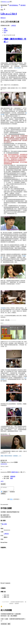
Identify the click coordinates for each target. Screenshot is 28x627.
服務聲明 (17, 603)
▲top (2, 481)
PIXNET (7, 601)
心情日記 (13, 25)
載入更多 (3, 484)
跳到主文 (3, 17)
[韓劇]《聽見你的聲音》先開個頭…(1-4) (11, 455)
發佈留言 (3, 493)
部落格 (5, 30)
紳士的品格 (17, 67)
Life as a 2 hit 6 (9, 13)
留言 (16, 472)
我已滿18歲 (3, 624)
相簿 (5, 28)
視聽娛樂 (12, 476)
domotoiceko (4, 463)
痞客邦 (13, 472)
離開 (9, 624)
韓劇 (11, 478)
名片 (5, 32)
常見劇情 (3, 308)
